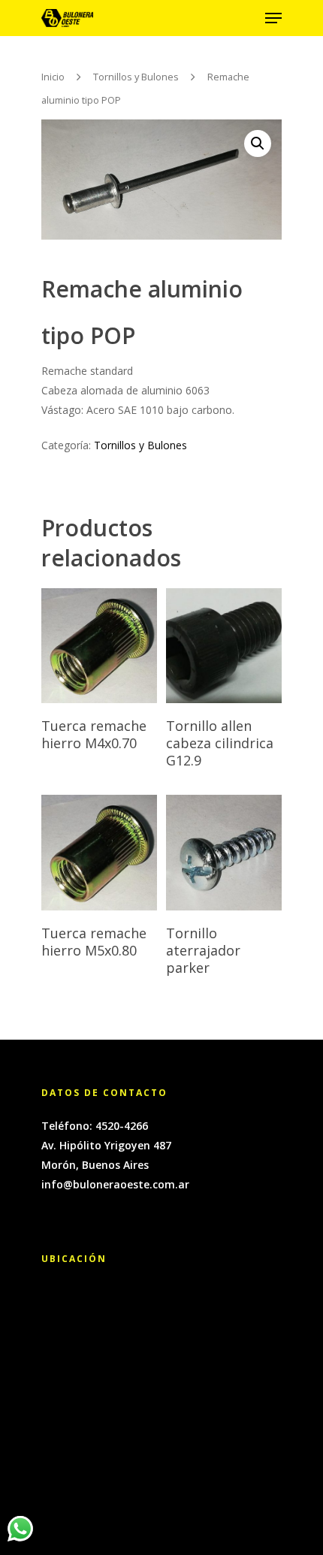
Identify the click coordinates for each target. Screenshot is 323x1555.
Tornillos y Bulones (136, 76)
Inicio (53, 76)
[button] (257, 143)
